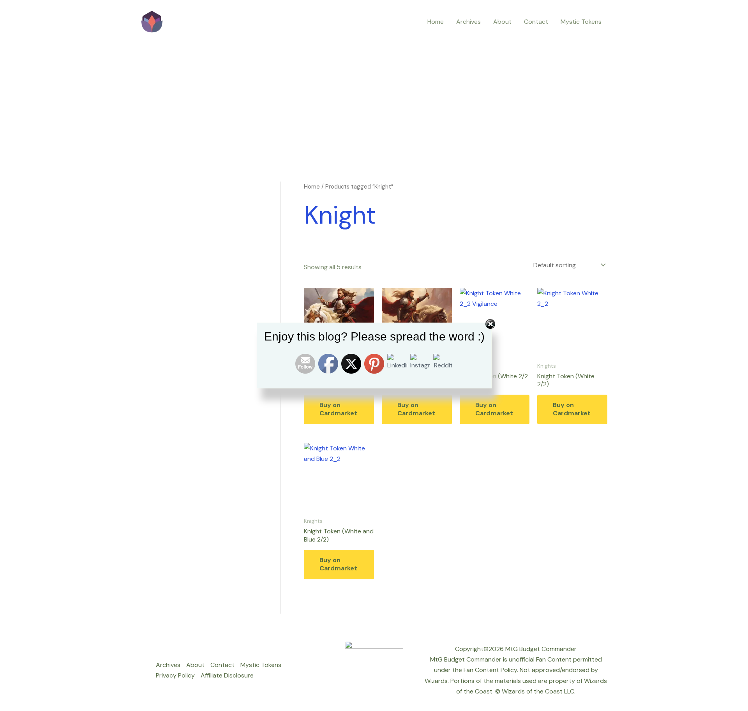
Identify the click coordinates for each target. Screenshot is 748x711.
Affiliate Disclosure (227, 675)
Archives (468, 22)
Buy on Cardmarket (338, 409)
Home (435, 22)
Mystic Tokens (581, 22)
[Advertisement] (374, 98)
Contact (536, 22)
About (502, 22)
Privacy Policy (175, 675)
